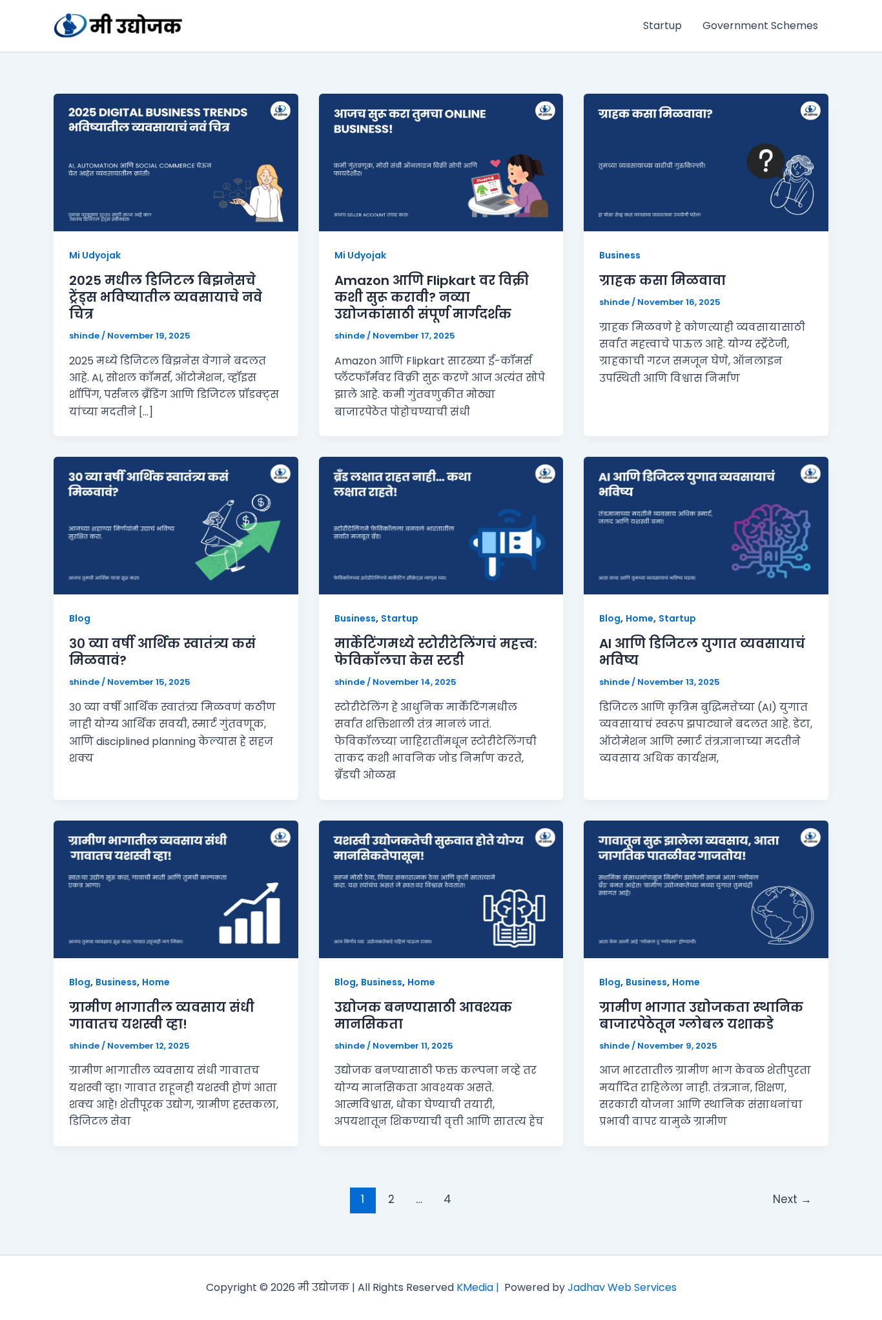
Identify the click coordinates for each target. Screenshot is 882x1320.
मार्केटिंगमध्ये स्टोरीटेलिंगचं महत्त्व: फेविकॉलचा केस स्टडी (435, 651)
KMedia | (480, 1287)
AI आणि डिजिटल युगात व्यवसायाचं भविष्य (702, 651)
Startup (662, 25)
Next (792, 1199)
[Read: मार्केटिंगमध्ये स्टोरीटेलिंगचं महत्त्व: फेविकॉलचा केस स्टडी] (441, 525)
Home (639, 618)
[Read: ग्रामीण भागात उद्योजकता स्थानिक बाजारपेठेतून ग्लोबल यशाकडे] (706, 888)
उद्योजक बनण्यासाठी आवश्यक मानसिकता (423, 1015)
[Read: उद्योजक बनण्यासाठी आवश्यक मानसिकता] (441, 888)
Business (620, 255)
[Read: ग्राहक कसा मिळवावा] (706, 161)
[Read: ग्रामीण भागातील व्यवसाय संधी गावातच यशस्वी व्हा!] (176, 888)
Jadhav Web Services (622, 1287)
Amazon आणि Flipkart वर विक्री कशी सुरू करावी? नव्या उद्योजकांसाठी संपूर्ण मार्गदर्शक (431, 297)
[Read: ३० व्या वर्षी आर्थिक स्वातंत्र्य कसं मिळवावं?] (176, 525)
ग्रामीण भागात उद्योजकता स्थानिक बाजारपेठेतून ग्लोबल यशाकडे (701, 1015)
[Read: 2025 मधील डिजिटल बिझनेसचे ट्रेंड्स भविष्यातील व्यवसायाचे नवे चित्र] (176, 161)
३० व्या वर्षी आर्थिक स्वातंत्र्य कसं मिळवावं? (162, 651)
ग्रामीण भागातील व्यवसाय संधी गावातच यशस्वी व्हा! (161, 1015)
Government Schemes (760, 25)
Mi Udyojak (95, 255)
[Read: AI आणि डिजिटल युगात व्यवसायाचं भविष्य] (706, 525)
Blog (79, 618)
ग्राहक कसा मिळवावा (662, 280)
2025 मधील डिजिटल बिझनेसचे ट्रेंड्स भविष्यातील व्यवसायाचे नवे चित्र (165, 297)
